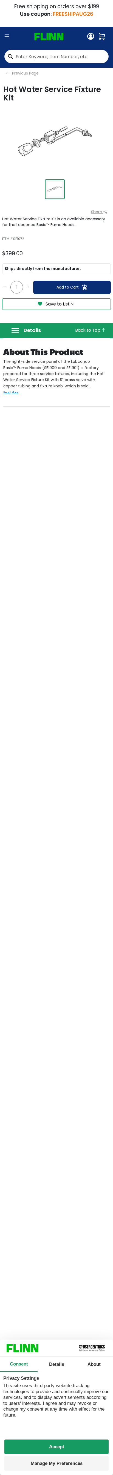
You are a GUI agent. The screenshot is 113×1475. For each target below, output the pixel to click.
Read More (10, 392)
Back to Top (88, 330)
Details (32, 330)
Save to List (58, 304)
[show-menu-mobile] (6, 36)
